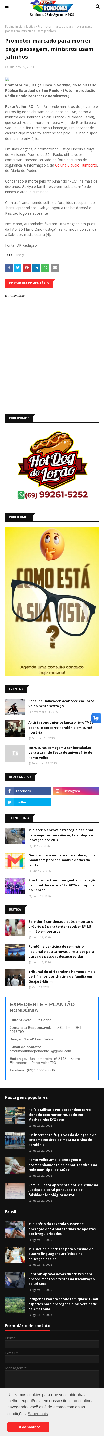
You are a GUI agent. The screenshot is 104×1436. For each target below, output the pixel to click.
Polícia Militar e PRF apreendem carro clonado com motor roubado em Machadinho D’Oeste (59, 1114)
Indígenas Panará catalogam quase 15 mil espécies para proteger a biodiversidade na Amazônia (63, 1304)
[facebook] (28, 791)
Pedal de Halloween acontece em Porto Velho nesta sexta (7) (61, 703)
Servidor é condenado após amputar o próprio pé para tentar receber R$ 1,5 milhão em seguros (60, 926)
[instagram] (76, 791)
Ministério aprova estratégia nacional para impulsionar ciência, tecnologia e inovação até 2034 (60, 835)
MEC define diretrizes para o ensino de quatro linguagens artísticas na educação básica (60, 1254)
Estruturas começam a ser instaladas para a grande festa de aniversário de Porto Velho (60, 752)
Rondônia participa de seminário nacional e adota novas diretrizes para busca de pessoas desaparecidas (61, 951)
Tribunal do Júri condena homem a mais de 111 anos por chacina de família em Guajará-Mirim (61, 976)
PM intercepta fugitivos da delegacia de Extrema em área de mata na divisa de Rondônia (62, 1139)
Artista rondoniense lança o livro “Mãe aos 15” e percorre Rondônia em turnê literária (61, 727)
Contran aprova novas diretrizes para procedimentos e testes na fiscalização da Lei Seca (61, 1279)
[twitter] (28, 802)
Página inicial (14, 26)
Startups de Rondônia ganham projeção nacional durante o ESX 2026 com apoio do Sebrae (62, 885)
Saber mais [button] (38, 1414)
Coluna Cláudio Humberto (76, 165)
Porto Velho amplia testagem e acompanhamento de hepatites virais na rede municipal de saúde (62, 1164)
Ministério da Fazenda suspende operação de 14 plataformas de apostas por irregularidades (62, 1228)
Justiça (30, 26)
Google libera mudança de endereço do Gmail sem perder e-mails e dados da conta (61, 860)
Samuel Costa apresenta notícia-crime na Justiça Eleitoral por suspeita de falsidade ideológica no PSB (63, 1190)
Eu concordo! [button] (28, 1427)
